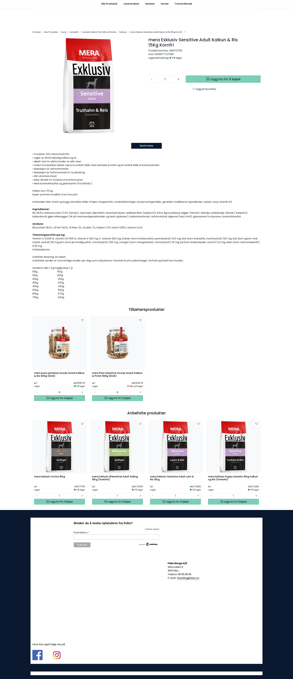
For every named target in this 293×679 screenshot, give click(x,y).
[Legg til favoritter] (82, 320)
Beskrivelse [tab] (146, 145)
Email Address (81, 532)
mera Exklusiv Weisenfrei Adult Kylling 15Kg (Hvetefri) (115, 478)
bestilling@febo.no (188, 578)
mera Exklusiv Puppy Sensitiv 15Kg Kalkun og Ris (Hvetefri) (233, 478)
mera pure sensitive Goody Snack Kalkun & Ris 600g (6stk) (59, 375)
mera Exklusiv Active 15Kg (49, 476)
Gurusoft (146, 673)
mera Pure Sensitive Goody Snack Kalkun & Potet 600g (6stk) (117, 375)
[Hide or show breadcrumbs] (185, 32)
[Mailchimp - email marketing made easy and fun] (148, 544)
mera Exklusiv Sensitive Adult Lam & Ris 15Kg (172, 478)
